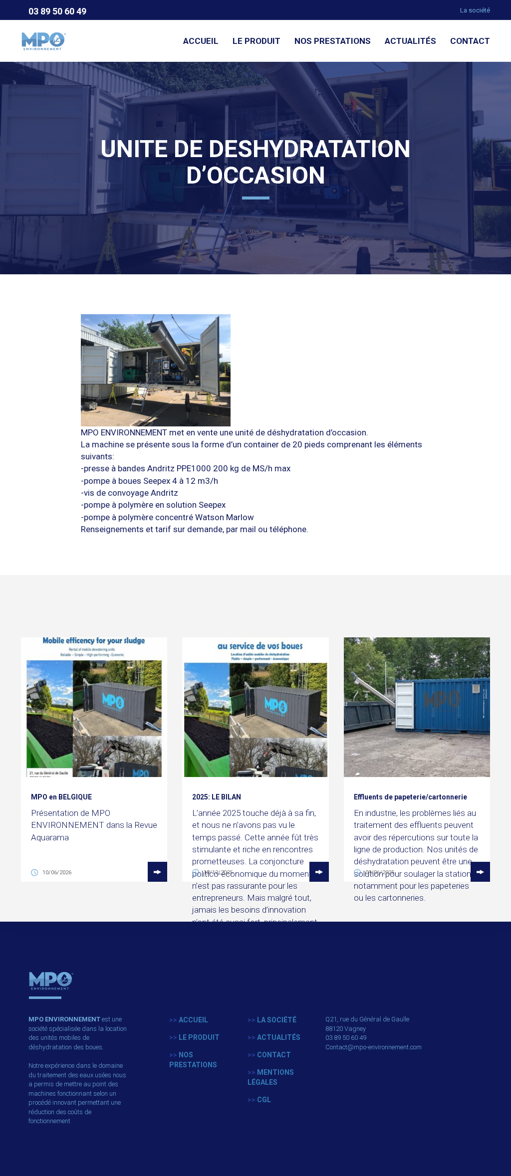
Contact (470, 41)
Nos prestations (332, 41)
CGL (259, 1100)
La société (475, 10)
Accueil (201, 41)
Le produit (256, 41)
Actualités (410, 41)
